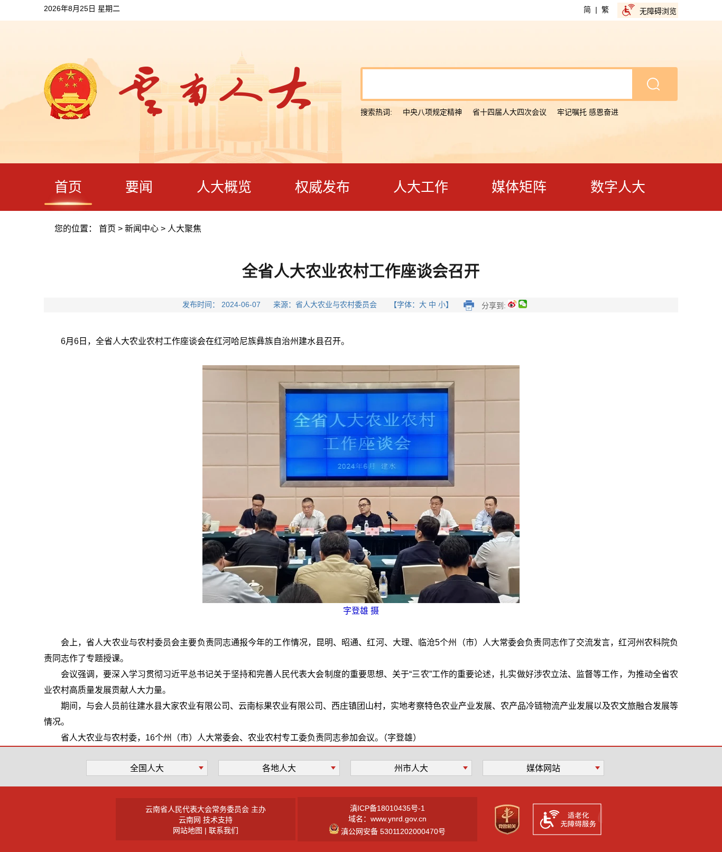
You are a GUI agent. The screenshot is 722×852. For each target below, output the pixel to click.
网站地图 (187, 830)
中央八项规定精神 (432, 112)
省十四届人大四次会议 (510, 112)
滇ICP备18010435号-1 (387, 808)
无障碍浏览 (658, 11)
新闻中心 (142, 228)
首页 (107, 228)
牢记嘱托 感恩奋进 (587, 112)
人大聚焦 (184, 228)
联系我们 (223, 830)
